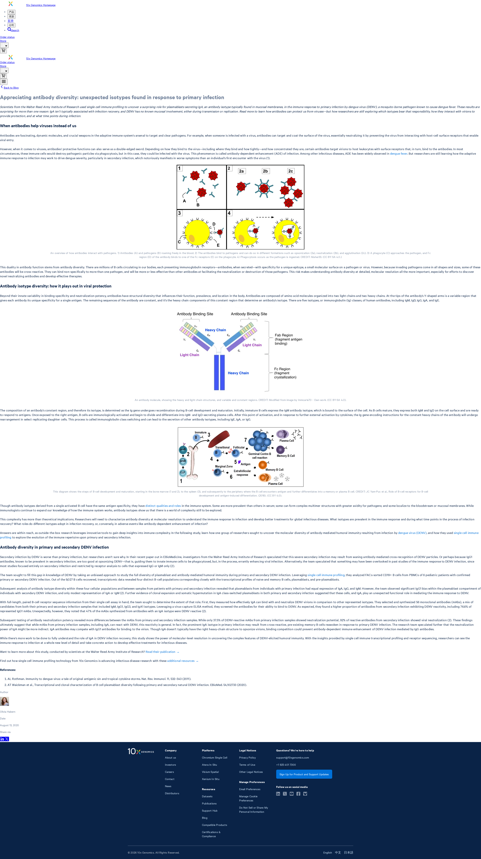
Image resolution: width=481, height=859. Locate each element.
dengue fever (398, 153)
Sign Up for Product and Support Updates (304, 774)
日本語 (348, 852)
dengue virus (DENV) (412, 533)
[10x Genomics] (141, 793)
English (327, 852)
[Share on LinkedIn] (2, 740)
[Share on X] (7, 740)
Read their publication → (163, 651)
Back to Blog (11, 87)
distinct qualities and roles (163, 505)
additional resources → (183, 660)
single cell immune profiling (326, 575)
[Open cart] (3, 50)
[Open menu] (4, 82)
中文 (338, 852)
